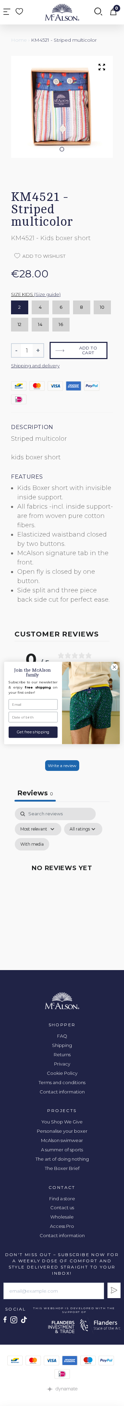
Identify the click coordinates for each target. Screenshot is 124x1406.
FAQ (62, 1036)
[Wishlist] (19, 11)
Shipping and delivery (35, 365)
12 (20, 324)
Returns (62, 1054)
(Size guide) (47, 294)
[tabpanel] (62, 875)
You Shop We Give (62, 1121)
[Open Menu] (6, 12)
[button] (62, 149)
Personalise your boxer (62, 1131)
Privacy (62, 1064)
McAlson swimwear (62, 1140)
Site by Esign (62, 1389)
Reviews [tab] (35, 793)
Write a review (62, 765)
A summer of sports (62, 1149)
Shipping (62, 1045)
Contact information (62, 1091)
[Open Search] (98, 12)
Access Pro (62, 1226)
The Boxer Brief (62, 1168)
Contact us (62, 1207)
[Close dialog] (114, 667)
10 (102, 307)
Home (19, 40)
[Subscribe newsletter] (114, 1290)
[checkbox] (32, 844)
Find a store (62, 1198)
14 (40, 324)
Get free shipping (33, 732)
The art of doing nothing (62, 1159)
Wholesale (62, 1217)
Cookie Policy (62, 1073)
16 (61, 324)
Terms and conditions (62, 1082)
